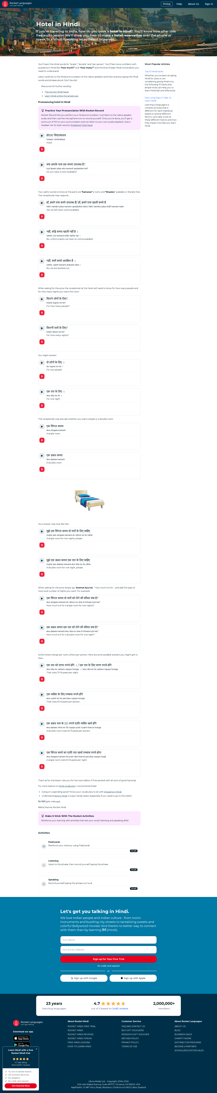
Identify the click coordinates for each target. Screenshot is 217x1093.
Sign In (209, 4)
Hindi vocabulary (67, 786)
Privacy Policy (130, 1042)
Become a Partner (185, 1046)
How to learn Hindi (79, 1046)
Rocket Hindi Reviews (80, 1034)
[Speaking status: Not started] (43, 884)
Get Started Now (21, 1086)
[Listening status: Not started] (43, 865)
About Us (193, 4)
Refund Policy (130, 1038)
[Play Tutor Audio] (41, 135)
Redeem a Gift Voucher (135, 1034)
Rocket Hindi (75, 1030)
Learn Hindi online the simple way (61, 96)
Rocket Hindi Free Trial (82, 1026)
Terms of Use (129, 1046)
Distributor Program (188, 1042)
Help (179, 4)
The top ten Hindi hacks (57, 92)
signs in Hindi (60, 796)
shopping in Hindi (112, 792)
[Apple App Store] (28, 1038)
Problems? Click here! (82, 125)
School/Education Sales (189, 1050)
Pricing (166, 4)
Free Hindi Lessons (79, 1042)
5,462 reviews (120, 1008)
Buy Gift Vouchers (133, 1030)
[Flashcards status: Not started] (43, 846)
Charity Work (183, 1038)
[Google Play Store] (28, 1045)
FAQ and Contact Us (133, 1026)
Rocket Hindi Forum (80, 1038)
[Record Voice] (41, 149)
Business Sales (183, 1034)
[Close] (36, 1049)
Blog (178, 1030)
